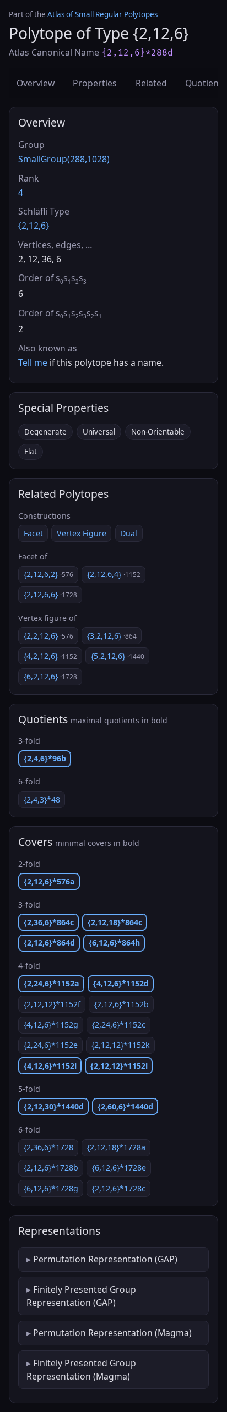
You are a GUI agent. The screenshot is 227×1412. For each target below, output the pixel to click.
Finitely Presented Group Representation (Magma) (81, 1369)
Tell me (32, 362)
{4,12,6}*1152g (51, 1024)
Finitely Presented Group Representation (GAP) (81, 1296)
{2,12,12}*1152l (119, 1066)
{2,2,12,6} (48, 635)
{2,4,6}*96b (45, 758)
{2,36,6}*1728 (48, 1147)
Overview (36, 83)
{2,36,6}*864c (49, 922)
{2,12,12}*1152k (120, 1045)
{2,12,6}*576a (49, 881)
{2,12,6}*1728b (51, 1167)
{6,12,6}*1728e (119, 1167)
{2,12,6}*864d (49, 942)
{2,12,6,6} (50, 594)
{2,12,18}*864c (115, 922)
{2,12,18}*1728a (116, 1147)
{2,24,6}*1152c (118, 1024)
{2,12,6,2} (48, 574)
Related (151, 83)
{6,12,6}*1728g (51, 1188)
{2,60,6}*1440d (125, 1106)
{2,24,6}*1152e (51, 1045)
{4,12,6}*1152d (121, 983)
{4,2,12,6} (50, 656)
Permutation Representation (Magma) (112, 1333)
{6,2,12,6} (50, 676)
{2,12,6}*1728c (118, 1188)
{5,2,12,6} (117, 656)
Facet (33, 533)
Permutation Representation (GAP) (105, 1259)
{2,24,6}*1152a (51, 983)
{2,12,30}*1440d (54, 1106)
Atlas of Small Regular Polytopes (102, 14)
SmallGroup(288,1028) (64, 159)
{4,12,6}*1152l (50, 1066)
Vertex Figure (81, 533)
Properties (95, 83)
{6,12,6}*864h (114, 942)
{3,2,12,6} (112, 635)
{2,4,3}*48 (42, 799)
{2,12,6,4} (113, 574)
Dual (128, 533)
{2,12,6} (33, 225)
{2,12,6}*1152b (121, 1004)
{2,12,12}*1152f (52, 1004)
